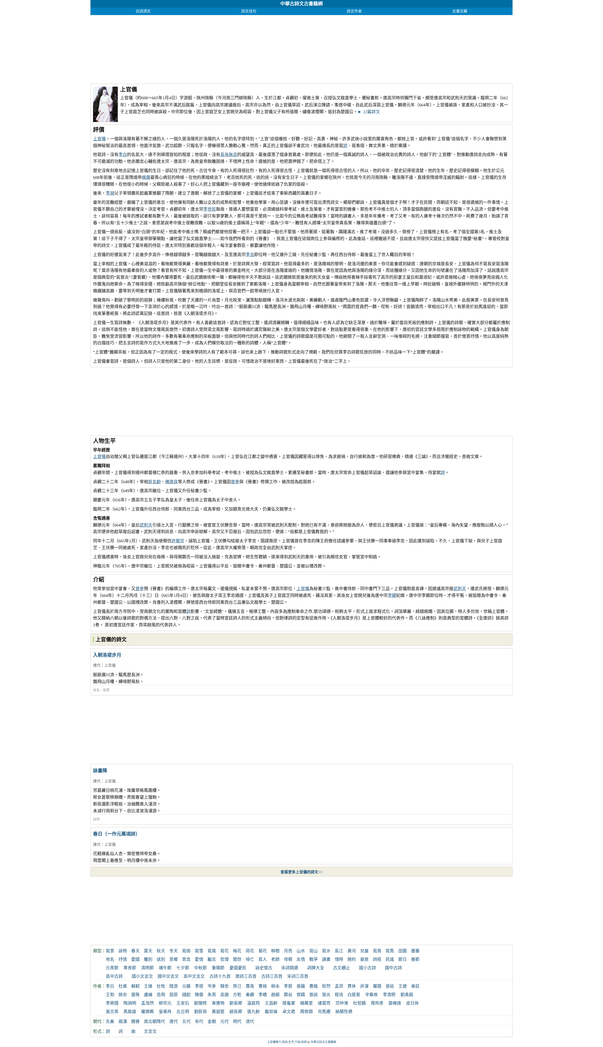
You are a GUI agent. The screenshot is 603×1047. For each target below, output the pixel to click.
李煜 (199, 986)
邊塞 (415, 951)
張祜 (390, 986)
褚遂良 (171, 481)
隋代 (161, 1021)
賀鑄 (301, 994)
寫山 (313, 951)
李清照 (389, 994)
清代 (250, 1021)
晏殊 (135, 994)
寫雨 (186, 951)
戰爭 (313, 959)
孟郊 (339, 986)
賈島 (250, 986)
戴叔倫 (271, 1011)
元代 (224, 1021)
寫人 (262, 959)
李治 (250, 254)
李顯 (392, 595)
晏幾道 (394, 1003)
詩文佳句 (248, 11)
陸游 (173, 986)
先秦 (110, 1021)
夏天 (148, 951)
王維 (148, 986)
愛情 (199, 959)
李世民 (209, 209)
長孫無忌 (228, 154)
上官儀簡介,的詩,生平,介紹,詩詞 (287, 1042)
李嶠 (262, 994)
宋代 (199, 1021)
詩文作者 (354, 11)
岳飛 (161, 994)
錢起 (186, 994)
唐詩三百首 (246, 976)
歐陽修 (200, 1003)
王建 (402, 986)
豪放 (364, 959)
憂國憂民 (237, 968)
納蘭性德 (343, 1011)
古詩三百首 (271, 976)
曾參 (235, 481)
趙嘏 (275, 994)
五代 (186, 1021)
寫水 (326, 951)
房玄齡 (154, 481)
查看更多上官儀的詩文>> (301, 872)
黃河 (351, 951)
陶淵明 (129, 1003)
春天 (135, 951)
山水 (301, 951)
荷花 (250, 951)
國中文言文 (168, 976)
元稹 (186, 986)
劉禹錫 (406, 994)
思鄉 (173, 959)
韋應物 (218, 1003)
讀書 (326, 959)
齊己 (237, 986)
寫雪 (199, 951)
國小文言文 (142, 976)
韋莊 (415, 986)
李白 (122, 154)
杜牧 (161, 986)
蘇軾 (135, 986)
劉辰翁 (200, 1011)
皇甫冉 (165, 1011)
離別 (148, 959)
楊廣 (146, 177)
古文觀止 (341, 968)
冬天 (173, 951)
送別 (161, 959)
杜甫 (122, 986)
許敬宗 (177, 541)
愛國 (135, 959)
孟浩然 (147, 1003)
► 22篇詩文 (369, 111)
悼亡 (250, 959)
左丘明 (182, 1011)
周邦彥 (377, 1003)
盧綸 (148, 994)
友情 (301, 959)
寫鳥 (377, 951)
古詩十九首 (220, 976)
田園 (402, 951)
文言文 (150, 1031)
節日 (402, 959)
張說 (313, 994)
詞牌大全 (315, 968)
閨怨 (237, 959)
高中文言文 (194, 976)
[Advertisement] (231, 48)
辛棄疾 (371, 994)
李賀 (288, 986)
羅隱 (377, 986)
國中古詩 (393, 968)
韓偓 (199, 994)
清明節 (147, 968)
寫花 (224, 951)
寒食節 (129, 968)
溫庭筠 (253, 1003)
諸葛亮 (324, 1003)
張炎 (326, 994)
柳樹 (275, 951)
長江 (339, 951)
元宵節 (112, 968)
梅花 (237, 951)
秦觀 (250, 994)
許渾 (364, 986)
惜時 (339, 959)
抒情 (122, 959)
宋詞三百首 (297, 976)
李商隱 (112, 1003)
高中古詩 (114, 976)
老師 (275, 959)
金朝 (212, 1021)
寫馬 (390, 951)
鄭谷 (288, 994)
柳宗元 (165, 1003)
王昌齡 (271, 1003)
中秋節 (200, 968)
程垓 (339, 994)
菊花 (262, 951)
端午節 (165, 968)
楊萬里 (306, 1003)
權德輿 (147, 1011)
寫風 (212, 951)
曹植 (313, 986)
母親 (288, 959)
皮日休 (412, 1003)
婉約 (351, 959)
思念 (186, 959)
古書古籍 (459, 11)
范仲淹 (341, 1003)
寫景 (106, 690)
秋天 (161, 951)
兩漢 (122, 1021)
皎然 (326, 986)
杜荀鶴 (359, 1003)
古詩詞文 (143, 11)
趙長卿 (235, 1011)
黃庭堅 (218, 1011)
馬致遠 (129, 1011)
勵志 (212, 959)
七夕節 (182, 968)
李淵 (110, 193)
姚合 (122, 994)
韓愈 (224, 986)
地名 (96, 690)
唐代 (97, 665)
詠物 (96, 819)
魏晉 (135, 1021)
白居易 (353, 994)
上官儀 (99, 139)
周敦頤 (306, 1011)
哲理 (224, 959)
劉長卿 (235, 1003)
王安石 (182, 1003)
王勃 (110, 994)
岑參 (212, 986)
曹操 (262, 986)
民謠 (390, 959)
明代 (237, 1021)
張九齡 (253, 1011)
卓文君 (288, 1011)
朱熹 (212, 994)
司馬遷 (324, 1011)
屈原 (173, 994)
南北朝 (150, 1021)
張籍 (301, 986)
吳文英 (112, 1011)
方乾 (237, 994)
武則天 (146, 525)
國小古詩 (367, 968)
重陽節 (218, 968)
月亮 (288, 951)
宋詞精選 (289, 968)
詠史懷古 (263, 968)
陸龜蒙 (288, 1003)
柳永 (275, 986)
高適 (224, 994)
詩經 (377, 959)
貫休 (351, 986)
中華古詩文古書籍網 (301, 3)
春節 (415, 959)
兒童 (364, 951)
